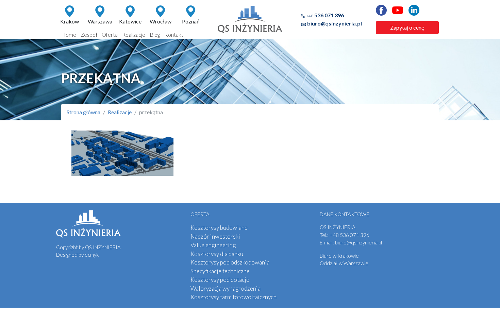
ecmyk (92, 255)
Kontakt (173, 34)
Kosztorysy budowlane (219, 227)
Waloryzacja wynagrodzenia (225, 288)
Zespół (89, 34)
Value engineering (213, 245)
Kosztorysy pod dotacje (219, 279)
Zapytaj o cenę (407, 27)
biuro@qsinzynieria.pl (334, 23)
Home (68, 34)
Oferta (110, 34)
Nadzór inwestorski (215, 236)
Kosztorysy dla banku (216, 253)
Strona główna (83, 112)
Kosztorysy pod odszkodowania (229, 262)
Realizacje (133, 34)
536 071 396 (325, 15)
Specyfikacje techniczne (220, 271)
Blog (155, 34)
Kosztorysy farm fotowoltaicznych (233, 297)
